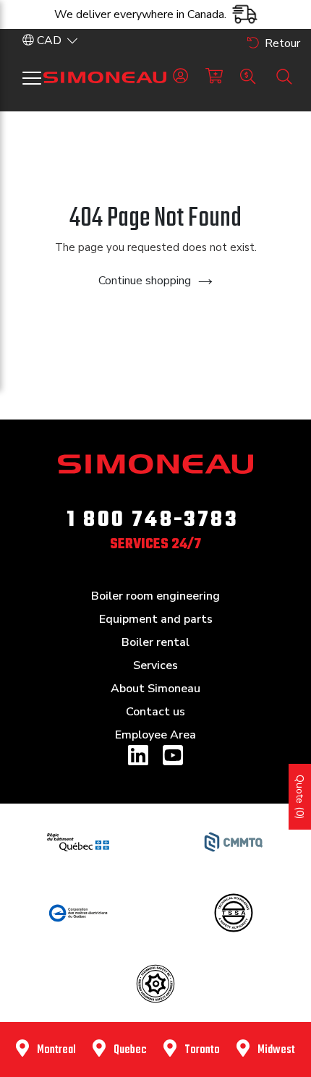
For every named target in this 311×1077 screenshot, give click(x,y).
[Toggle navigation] (32, 78)
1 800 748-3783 (153, 520)
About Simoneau (155, 689)
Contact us (155, 712)
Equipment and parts (156, 619)
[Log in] (180, 76)
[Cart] (214, 76)
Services (155, 665)
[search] (284, 76)
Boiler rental (155, 642)
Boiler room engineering (155, 596)
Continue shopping (144, 281)
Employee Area (155, 735)
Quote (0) (300, 797)
